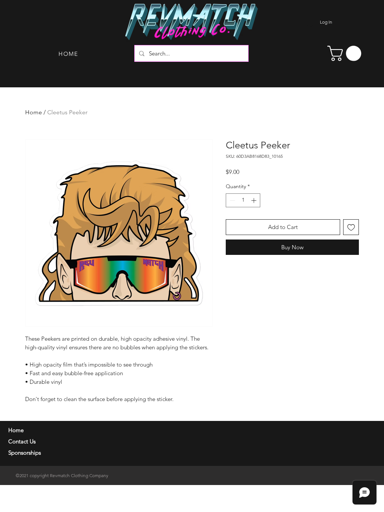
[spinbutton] (243, 200)
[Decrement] (231, 200)
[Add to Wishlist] (351, 227)
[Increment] (254, 200)
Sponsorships (24, 452)
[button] (346, 53)
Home (33, 112)
